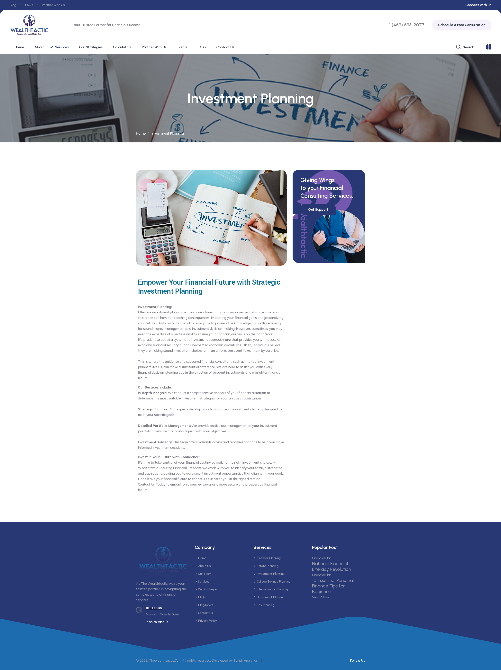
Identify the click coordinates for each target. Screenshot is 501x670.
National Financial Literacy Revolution (331, 566)
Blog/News (205, 605)
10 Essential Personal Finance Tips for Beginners (333, 585)
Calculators (122, 47)
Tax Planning (265, 605)
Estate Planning (267, 566)
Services (62, 47)
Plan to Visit (155, 622)
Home (19, 47)
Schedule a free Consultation (461, 25)
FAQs (29, 5)
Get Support (318, 209)
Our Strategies (91, 47)
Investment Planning (271, 574)
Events (182, 47)
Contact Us (225, 47)
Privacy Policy (207, 620)
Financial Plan (322, 558)
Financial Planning (269, 558)
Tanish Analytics (245, 660)
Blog (13, 5)
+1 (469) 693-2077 (405, 25)
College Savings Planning (273, 581)
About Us (204, 566)
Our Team (205, 574)
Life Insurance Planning (272, 589)
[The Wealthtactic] (29, 24)
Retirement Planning (271, 597)
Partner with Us (53, 5)
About (39, 47)
